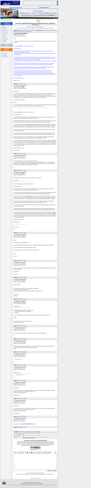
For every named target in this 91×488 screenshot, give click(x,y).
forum (33, 478)
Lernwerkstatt (4, 37)
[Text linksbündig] (46, 453)
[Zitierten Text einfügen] (42, 453)
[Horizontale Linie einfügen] (38, 453)
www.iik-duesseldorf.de (19, 322)
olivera (22, 34)
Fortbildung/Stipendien (4, 41)
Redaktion (23, 302)
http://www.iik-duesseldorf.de (31, 485)
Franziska (23, 263)
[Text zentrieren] (48, 453)
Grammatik (4, 35)
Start (3, 20)
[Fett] (15, 453)
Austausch (7, 20)
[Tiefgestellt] (23, 453)
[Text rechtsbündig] (50, 453)
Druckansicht (28, 31)
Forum (11, 20)
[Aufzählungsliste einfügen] (40, 453)
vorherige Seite (47, 30)
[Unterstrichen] (19, 453)
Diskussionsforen (5, 30)
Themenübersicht (27, 30)
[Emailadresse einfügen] (36, 453)
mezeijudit (23, 342)
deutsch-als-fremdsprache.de (15, 7)
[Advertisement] (64, 21)
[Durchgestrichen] (21, 453)
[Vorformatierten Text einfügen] (44, 453)
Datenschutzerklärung (47, 485)
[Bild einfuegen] (34, 453)
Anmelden (23, 31)
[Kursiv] (17, 453)
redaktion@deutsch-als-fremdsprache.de (16, 485)
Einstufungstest (5, 38)
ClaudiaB (23, 236)
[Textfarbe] (28, 453)
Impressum (40, 485)
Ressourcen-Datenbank (4, 28)
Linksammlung (5, 32)
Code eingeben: (33, 449)
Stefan (22, 156)
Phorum (39, 478)
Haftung (54, 485)
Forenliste (21, 30)
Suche (18, 31)
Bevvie (22, 419)
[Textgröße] (30, 453)
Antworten (20, 83)
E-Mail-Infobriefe (5, 33)
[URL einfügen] (32, 453)
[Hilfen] (55, 453)
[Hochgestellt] (25, 453)
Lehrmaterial (4, 53)
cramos (22, 368)
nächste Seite (54, 30)
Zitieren (25, 83)
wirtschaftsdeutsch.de (44, 7)
